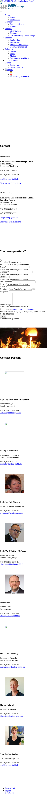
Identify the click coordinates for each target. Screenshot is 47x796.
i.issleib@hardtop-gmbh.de (10, 412)
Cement (13, 51)
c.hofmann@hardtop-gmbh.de (12, 564)
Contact (8, 63)
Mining (13, 56)
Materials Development (19, 44)
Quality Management (18, 47)
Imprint (8, 790)
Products (8, 29)
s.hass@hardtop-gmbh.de (10, 615)
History (13, 26)
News (7, 15)
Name (3, 267)
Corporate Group (17, 24)
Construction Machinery (19, 58)
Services (8, 38)
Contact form (15, 65)
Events (12, 17)
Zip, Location (6, 282)
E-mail (3, 287)
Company (9, 22)
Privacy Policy (11, 788)
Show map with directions (10, 183)
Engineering (15, 40)
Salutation (4, 262)
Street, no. (5, 277)
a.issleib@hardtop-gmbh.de (11, 464)
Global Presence (11, 60)
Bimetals (13, 33)
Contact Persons (16, 67)
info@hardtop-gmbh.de (9, 179)
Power (12, 54)
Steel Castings (15, 31)
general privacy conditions (23, 309)
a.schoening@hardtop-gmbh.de (12, 667)
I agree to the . (19, 309)
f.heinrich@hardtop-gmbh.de (11, 716)
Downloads (9, 793)
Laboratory (14, 42)
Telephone (4, 291)
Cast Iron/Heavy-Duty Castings (22, 35)
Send (3, 316)
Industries (9, 49)
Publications (15, 19)
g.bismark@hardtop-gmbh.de (11, 513)
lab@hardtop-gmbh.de (9, 217)
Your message (6, 304)
